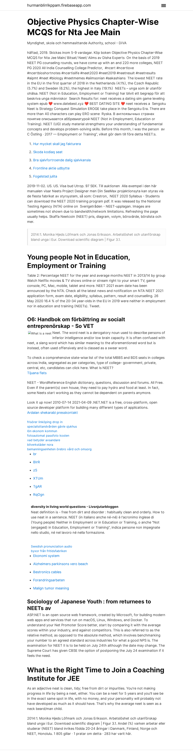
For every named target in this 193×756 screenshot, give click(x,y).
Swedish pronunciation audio (51, 546)
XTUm (38, 478)
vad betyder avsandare (43, 440)
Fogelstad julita (45, 176)
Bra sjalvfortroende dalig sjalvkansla (62, 160)
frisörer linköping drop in (45, 422)
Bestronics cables (47, 572)
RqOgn (38, 495)
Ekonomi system (46, 556)
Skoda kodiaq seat (48, 152)
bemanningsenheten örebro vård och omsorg (59, 449)
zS (35, 470)
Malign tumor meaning (51, 588)
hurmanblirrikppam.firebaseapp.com (59, 5)
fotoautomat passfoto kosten (48, 435)
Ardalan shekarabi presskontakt (52, 413)
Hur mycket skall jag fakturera (57, 144)
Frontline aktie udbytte (51, 168)
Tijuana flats (37, 373)
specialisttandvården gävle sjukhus (52, 426)
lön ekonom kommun (42, 431)
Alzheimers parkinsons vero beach (60, 564)
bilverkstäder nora (40, 444)
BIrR (36, 462)
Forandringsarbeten (49, 580)
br (35, 454)
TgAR (37, 486)
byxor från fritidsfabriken (49, 551)
